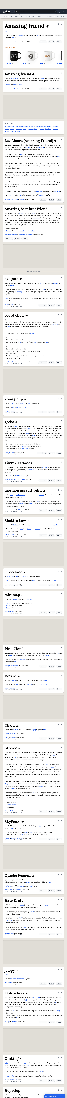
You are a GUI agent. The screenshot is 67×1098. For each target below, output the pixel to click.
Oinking (6, 1080)
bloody (27, 449)
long (23, 680)
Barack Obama (11, 805)
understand (10, 577)
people (32, 334)
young (18, 407)
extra (58, 157)
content (42, 283)
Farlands (22, 476)
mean (33, 435)
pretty (20, 659)
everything (29, 599)
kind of (41, 495)
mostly (14, 599)
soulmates (57, 191)
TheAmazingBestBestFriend (26, 234)
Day (30, 504)
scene (28, 429)
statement (23, 577)
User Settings (60, 16)
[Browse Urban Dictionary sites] (7, 12)
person (12, 403)
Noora (6, 31)
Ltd (29, 525)
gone (52, 767)
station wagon (20, 495)
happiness (39, 191)
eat (9, 327)
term (11, 495)
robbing (53, 580)
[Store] (59, 11)
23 (25, 407)
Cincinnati (9, 920)
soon (27, 433)
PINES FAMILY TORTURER (20, 479)
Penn (26, 795)
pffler (12, 933)
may (54, 755)
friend (38, 35)
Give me (8, 886)
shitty (7, 975)
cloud (15, 662)
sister (33, 580)
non (25, 1063)
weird (30, 470)
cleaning (57, 1011)
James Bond (16, 979)
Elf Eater (14, 584)
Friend (20, 195)
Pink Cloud (7, 665)
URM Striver (13, 811)
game (43, 289)
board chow (7, 362)
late (29, 403)
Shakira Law (7, 535)
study (6, 784)
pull (11, 979)
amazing (20, 35)
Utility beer (7, 1021)
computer (55, 324)
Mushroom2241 (18, 890)
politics (41, 786)
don (23, 835)
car (10, 975)
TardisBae (12, 737)
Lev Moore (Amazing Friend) (24, 127)
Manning (25, 927)
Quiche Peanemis (9, 890)
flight (25, 832)
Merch (59, 42)
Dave (13, 1011)
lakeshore (14, 1021)
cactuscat (11, 452)
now (22, 449)
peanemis (21, 886)
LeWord (12, 611)
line (38, 501)
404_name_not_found (16, 838)
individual (13, 680)
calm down (43, 684)
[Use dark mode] (63, 11)
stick (47, 342)
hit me (13, 734)
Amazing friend (8, 42)
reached (9, 476)
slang (15, 426)
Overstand (7, 584)
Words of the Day (7, 16)
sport (32, 912)
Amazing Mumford (45, 129)
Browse (16, 16)
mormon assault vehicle (10, 510)
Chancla (6, 737)
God (23, 446)
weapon (15, 730)
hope (8, 1076)
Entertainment (30, 16)
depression (36, 218)
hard (18, 828)
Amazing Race (33, 129)
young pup (7, 411)
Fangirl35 (22, 199)
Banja (12, 304)
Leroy (7, 580)
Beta (47, 765)
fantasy (22, 905)
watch (12, 285)
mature (55, 283)
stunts (22, 979)
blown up (29, 684)
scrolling (44, 467)
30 (16, 1018)
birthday (19, 292)
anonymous (12, 688)
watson (11, 982)
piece (28, 882)
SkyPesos (7, 838)
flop (44, 730)
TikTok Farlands (8, 479)
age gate (7, 304)
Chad (19, 918)
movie (30, 886)
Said (34, 470)
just (13, 407)
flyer (40, 826)
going (16, 684)
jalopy (6, 982)
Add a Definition (50, 16)
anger (46, 905)
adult (21, 403)
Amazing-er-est (9, 129)
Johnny (13, 1076)
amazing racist (15, 131)
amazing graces (21, 129)
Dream (13, 789)
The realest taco (18, 89)
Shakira (37, 529)
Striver (6, 811)
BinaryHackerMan (16, 362)
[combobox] (35, 11)
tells (17, 599)
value (12, 828)
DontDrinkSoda (13, 1080)
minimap (7, 611)
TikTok (17, 476)
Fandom (39, 16)
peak (49, 882)
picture (13, 1095)
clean (19, 342)
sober (11, 655)
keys (35, 342)
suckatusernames (18, 42)
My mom (8, 734)
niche (10, 880)
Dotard (6, 688)
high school (40, 147)
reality (47, 655)
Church (21, 504)
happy (24, 659)
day (42, 78)
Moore (22, 154)
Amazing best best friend (43, 127)
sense (46, 680)
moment (27, 147)
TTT (33, 793)
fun (22, 784)
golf (26, 1000)
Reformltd (14, 535)
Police (6, 1063)
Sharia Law (16, 525)
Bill (7, 299)
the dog (13, 411)
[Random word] (55, 12)
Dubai (29, 529)
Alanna (8, 85)
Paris (30, 832)
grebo (6, 452)
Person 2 (8, 231)
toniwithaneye (14, 665)
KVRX (19, 510)
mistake (55, 525)
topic (16, 577)
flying (34, 730)
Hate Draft (7, 933)
